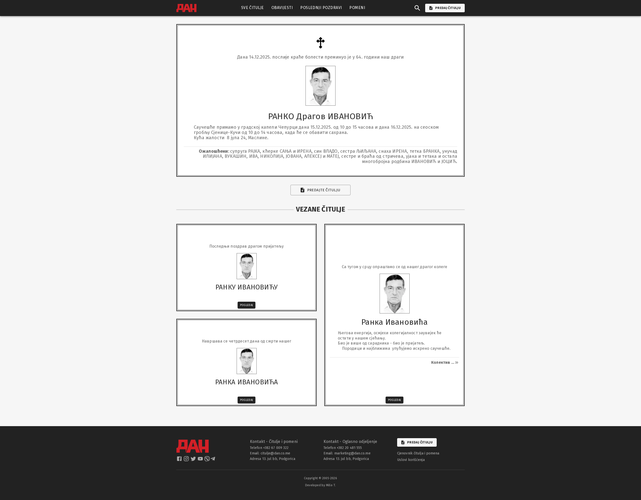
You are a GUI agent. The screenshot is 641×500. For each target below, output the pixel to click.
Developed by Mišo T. (320, 485)
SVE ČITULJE (252, 7)
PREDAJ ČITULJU (448, 8)
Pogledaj (246, 305)
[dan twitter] (193, 460)
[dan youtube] (200, 460)
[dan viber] (207, 460)
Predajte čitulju (324, 190)
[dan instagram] (186, 460)
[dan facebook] (179, 460)
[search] (417, 8)
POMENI (357, 7)
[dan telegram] (213, 460)
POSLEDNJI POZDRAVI (321, 7)
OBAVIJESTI (282, 7)
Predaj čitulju (420, 442)
